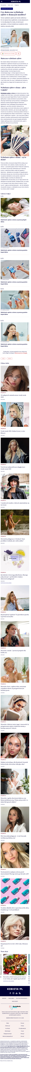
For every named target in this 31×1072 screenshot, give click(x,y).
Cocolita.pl (7, 1028)
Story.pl (22, 1036)
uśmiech (9, 358)
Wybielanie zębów (5, 93)
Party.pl (22, 1023)
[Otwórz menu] (1, 1)
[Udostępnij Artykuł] (18, 53)
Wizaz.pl (22, 1033)
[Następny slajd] (29, 965)
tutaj (11, 1060)
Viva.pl (22, 1031)
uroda (3, 358)
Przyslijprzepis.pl (22, 1028)
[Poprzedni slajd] (1, 965)
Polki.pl (22, 1026)
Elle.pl (7, 1023)
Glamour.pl (7, 1026)
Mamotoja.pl (7, 1031)
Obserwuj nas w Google (9, 53)
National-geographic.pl (8, 1036)
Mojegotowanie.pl (7, 1033)
